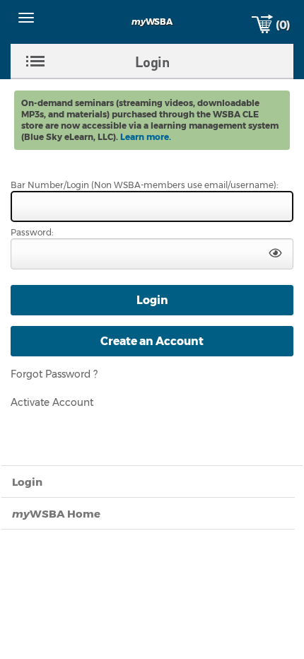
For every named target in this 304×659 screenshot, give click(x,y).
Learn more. (145, 137)
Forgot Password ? (54, 374)
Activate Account (52, 402)
